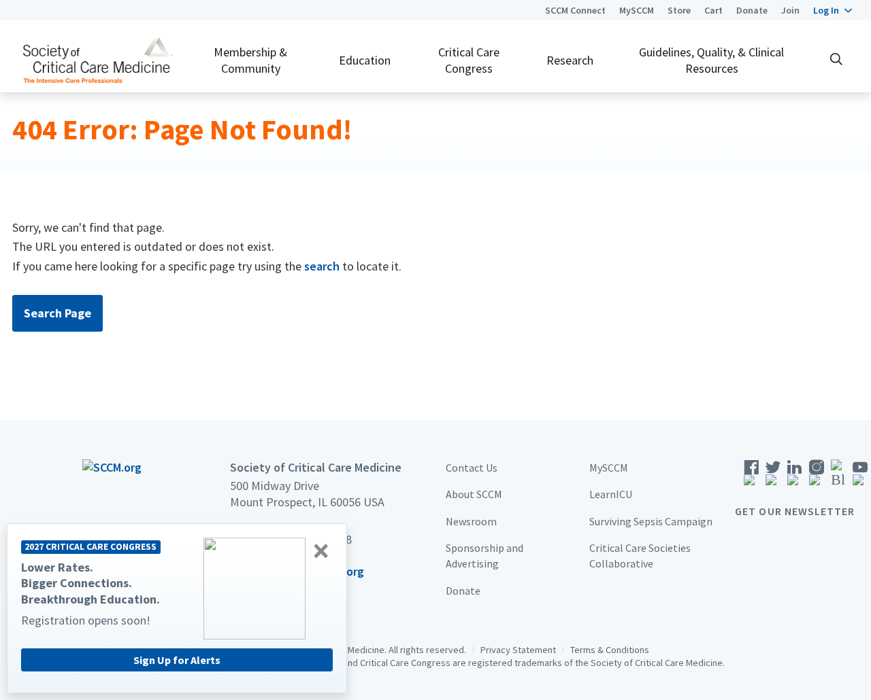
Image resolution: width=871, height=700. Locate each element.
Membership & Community (250, 59)
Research (569, 60)
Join (790, 10)
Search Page (57, 313)
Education (365, 60)
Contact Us (471, 467)
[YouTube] (860, 477)
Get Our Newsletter (795, 511)
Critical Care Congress (468, 59)
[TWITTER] (773, 477)
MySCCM (636, 10)
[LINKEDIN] (795, 477)
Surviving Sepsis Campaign (650, 521)
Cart (713, 10)
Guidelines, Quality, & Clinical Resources (711, 59)
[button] (832, 10)
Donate (752, 10)
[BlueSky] (838, 477)
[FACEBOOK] (751, 477)
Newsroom (471, 521)
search (322, 266)
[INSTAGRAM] (816, 477)
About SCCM (474, 494)
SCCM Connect (575, 10)
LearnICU (610, 494)
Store (679, 10)
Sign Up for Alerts (176, 660)
